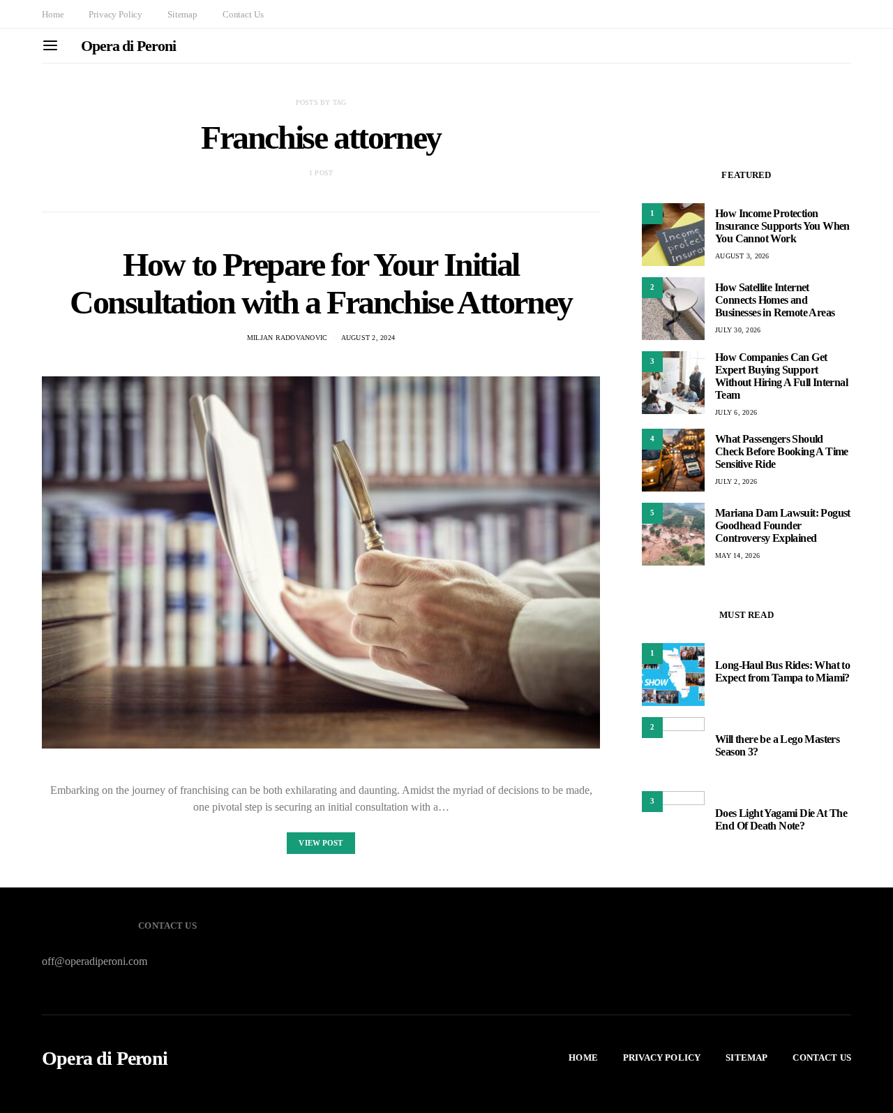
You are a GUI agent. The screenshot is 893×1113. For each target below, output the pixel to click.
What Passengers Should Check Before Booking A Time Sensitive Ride (781, 451)
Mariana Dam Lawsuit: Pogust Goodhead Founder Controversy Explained (782, 525)
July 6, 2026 (736, 412)
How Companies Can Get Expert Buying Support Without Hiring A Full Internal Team (781, 376)
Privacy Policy (115, 14)
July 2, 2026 (736, 481)
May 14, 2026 (737, 555)
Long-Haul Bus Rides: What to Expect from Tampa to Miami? (782, 671)
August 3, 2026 (742, 256)
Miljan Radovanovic (287, 337)
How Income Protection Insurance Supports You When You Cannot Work (782, 225)
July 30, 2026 (737, 330)
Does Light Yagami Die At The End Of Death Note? (781, 819)
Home (52, 14)
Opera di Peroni (128, 45)
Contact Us (243, 14)
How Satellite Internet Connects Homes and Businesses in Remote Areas (774, 299)
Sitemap (182, 14)
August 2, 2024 (368, 337)
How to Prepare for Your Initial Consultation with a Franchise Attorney (321, 283)
